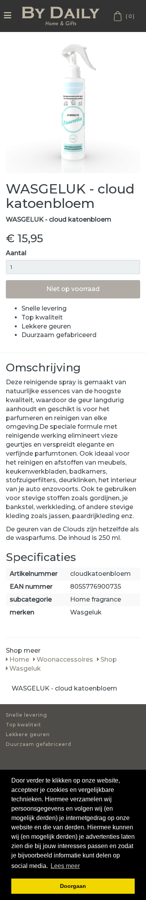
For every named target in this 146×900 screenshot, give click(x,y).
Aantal (16, 253)
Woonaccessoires (64, 659)
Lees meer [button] (65, 866)
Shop (108, 659)
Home (18, 659)
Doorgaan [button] (73, 886)
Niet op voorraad (73, 289)
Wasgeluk (24, 668)
